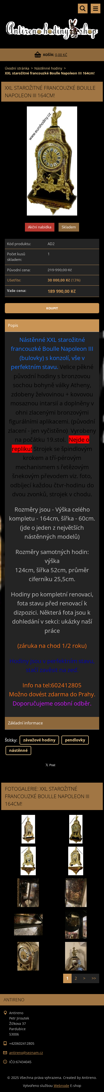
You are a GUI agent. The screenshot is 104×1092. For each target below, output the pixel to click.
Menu (95, 8)
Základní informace (25, 723)
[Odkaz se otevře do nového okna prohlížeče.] (52, 161)
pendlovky (75, 740)
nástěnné (18, 750)
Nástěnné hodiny (48, 68)
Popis (13, 325)
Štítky (10, 740)
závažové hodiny (39, 740)
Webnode (61, 1085)
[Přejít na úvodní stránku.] (52, 21)
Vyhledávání (83, 8)
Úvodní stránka (17, 68)
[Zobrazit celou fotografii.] (28, 829)
